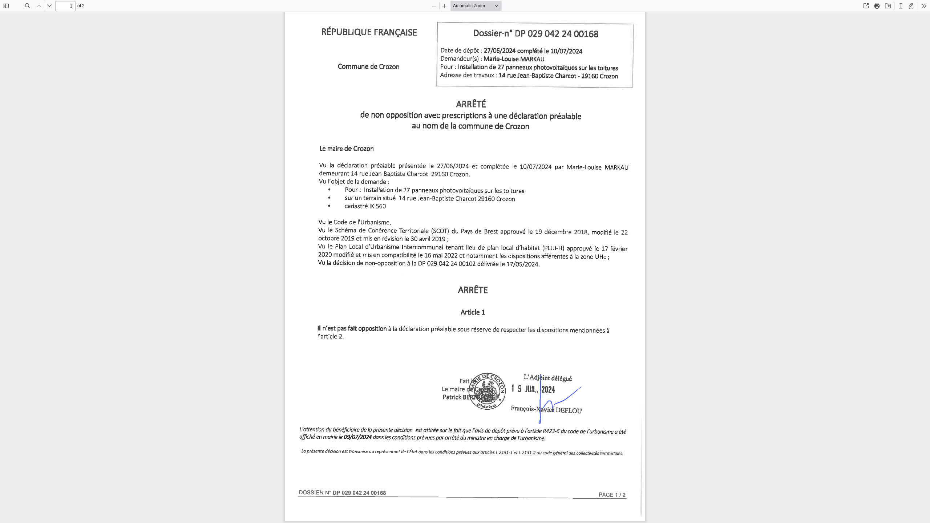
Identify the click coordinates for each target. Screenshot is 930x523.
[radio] (901, 6)
